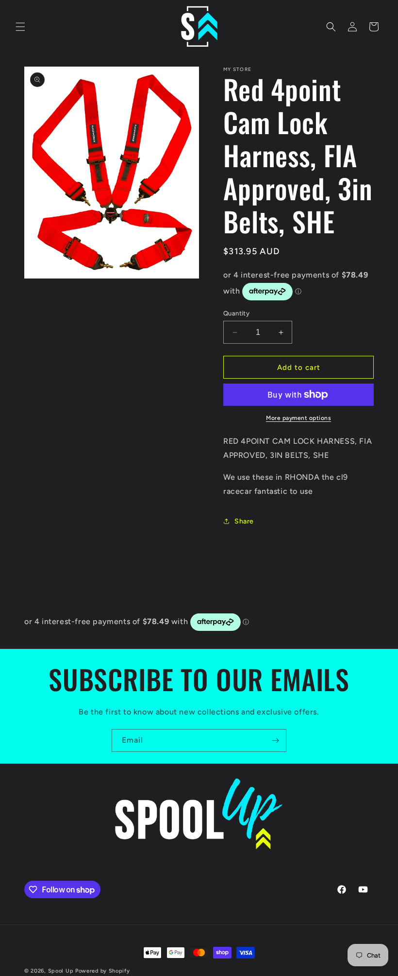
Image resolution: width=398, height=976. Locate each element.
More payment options (298, 418)
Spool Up (61, 971)
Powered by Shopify (102, 971)
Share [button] (244, 521)
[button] (20, 26)
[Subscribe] (275, 740)
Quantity (236, 313)
